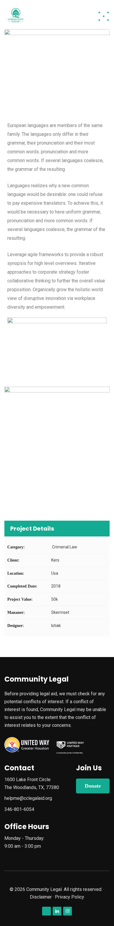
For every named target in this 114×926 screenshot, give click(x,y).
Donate (93, 786)
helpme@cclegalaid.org (28, 798)
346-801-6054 (19, 809)
